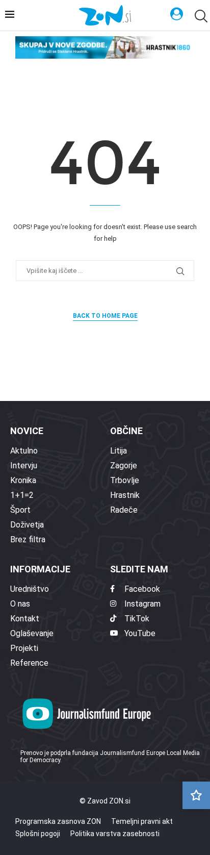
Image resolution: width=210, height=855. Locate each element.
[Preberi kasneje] (196, 795)
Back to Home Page (105, 315)
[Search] (200, 16)
